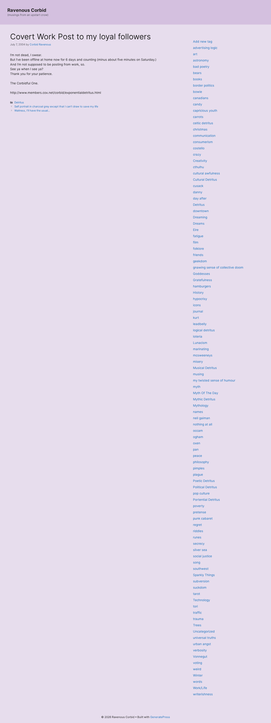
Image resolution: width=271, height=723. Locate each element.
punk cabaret (203, 518)
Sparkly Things (204, 575)
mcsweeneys (202, 355)
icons (197, 305)
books (197, 79)
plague (198, 474)
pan (196, 449)
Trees (197, 625)
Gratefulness (202, 280)
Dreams (198, 223)
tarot (196, 594)
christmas (200, 129)
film (195, 242)
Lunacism (200, 343)
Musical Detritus (205, 368)
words (197, 681)
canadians (200, 98)
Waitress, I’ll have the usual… (32, 110)
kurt (196, 318)
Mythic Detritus (204, 399)
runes (197, 537)
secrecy (198, 543)
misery (198, 361)
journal (198, 311)
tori (195, 606)
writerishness (203, 694)
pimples (198, 468)
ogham (198, 437)
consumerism (203, 142)
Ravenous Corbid (26, 10)
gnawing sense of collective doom (218, 267)
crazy (197, 154)
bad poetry (201, 66)
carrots (198, 117)
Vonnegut (200, 656)
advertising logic (205, 48)
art (195, 54)
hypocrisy (200, 299)
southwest (201, 569)
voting (197, 663)
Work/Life (200, 688)
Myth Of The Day (205, 393)
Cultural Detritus (205, 179)
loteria (197, 336)
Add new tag (202, 41)
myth (196, 387)
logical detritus (204, 330)
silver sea (200, 550)
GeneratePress (160, 717)
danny (197, 192)
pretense (199, 512)
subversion (201, 581)
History (198, 292)
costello (198, 148)
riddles (198, 531)
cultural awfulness (206, 173)
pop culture (201, 493)
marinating (201, 349)
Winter (198, 675)
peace (197, 456)
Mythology (200, 405)
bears (197, 73)
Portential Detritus (206, 500)
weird (197, 669)
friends (198, 255)
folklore (198, 248)
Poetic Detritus (204, 481)
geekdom (200, 261)
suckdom (199, 587)
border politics (203, 85)
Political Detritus (205, 487)
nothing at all (202, 424)
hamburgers (202, 286)
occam (198, 430)
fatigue (198, 236)
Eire (196, 230)
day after (199, 198)
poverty (198, 506)
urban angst (202, 644)
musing (198, 374)
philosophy (201, 462)
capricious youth (205, 110)
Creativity (200, 161)
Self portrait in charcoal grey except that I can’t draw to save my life (56, 106)
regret (197, 525)
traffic (197, 612)
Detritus (19, 102)
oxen (196, 443)
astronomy (201, 60)
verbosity (200, 650)
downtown (201, 211)
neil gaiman (201, 418)
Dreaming (200, 217)
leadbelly (199, 324)
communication (204, 136)
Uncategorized (204, 631)
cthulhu (198, 167)
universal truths (204, 638)
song (196, 562)
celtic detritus (203, 123)
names (198, 412)
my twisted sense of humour (214, 380)
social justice (202, 556)
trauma (198, 619)
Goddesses (201, 274)
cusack (198, 186)
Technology (201, 600)
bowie (197, 92)
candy (197, 104)
